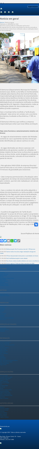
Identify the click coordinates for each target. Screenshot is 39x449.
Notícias (2, 354)
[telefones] (14, 12)
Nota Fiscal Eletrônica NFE (6, 395)
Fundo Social (3, 313)
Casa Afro (2, 411)
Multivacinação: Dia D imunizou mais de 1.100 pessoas (20, 249)
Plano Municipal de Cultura (6, 361)
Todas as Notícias (4, 294)
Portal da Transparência (5, 342)
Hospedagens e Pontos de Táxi (7, 278)
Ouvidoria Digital (4, 385)
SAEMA (2, 311)
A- (3, 3)
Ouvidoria (2, 316)
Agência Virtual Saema (5, 392)
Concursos (2, 346)
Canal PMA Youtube (4, 295)
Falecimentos (3, 352)
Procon (1, 388)
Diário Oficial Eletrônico (5, 394)
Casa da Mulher (3, 412)
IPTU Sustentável (4, 353)
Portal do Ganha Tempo (5, 378)
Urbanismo (2, 331)
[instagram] (6, 12)
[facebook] (2, 12)
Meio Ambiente (3, 414)
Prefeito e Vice (3, 306)
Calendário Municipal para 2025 (7, 345)
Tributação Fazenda (4, 329)
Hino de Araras (3, 275)
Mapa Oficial (3, 279)
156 (1, 384)
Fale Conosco (3, 319)
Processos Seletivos (4, 347)
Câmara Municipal (4, 274)
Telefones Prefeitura (4, 363)
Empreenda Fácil (3, 350)
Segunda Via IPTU (4, 380)
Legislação (2, 315)
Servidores (2, 397)
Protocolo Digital (4, 375)
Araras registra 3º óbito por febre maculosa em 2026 (20, 263)
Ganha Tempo (3, 328)
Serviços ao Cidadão (4, 382)
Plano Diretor (3, 359)
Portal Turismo (3, 415)
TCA (1, 312)
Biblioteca (2, 407)
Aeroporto (2, 272)
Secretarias (2, 308)
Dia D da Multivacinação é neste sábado (16, 258)
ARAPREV (2, 309)
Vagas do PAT (3, 364)
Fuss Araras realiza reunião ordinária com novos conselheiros (22, 261)
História (2, 277)
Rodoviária (2, 282)
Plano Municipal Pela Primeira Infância (9, 360)
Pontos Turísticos (4, 281)
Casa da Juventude (4, 410)
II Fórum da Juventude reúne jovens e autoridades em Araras (22, 256)
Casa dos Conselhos (4, 408)
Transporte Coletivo (4, 285)
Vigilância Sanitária (4, 417)
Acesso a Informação (4, 343)
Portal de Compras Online (6, 389)
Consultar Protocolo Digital (6, 377)
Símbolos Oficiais (4, 284)
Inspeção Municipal (4, 391)
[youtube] (10, 12)
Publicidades (3, 357)
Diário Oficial (3, 349)
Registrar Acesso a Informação (7, 318)
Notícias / (2, 22)
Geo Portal (2, 387)
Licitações (2, 356)
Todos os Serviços (4, 398)
